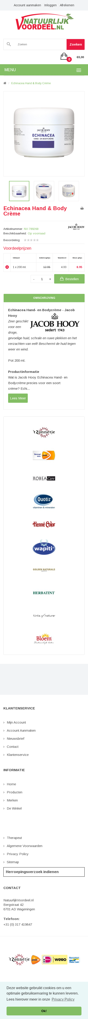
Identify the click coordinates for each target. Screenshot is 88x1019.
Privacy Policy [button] (63, 999)
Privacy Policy (18, 854)
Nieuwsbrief (15, 738)
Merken (12, 800)
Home (11, 784)
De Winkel (14, 808)
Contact (13, 746)
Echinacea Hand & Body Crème (31, 83)
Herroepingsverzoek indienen (32, 872)
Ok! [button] (44, 1011)
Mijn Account (16, 722)
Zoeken (75, 44)
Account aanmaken (27, 5)
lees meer (18, 398)
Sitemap (13, 862)
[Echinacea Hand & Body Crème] (19, 191)
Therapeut (14, 838)
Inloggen (50, 5)
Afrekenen (67, 5)
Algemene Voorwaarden (24, 846)
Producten (14, 792)
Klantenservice (18, 755)
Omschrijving (44, 297)
